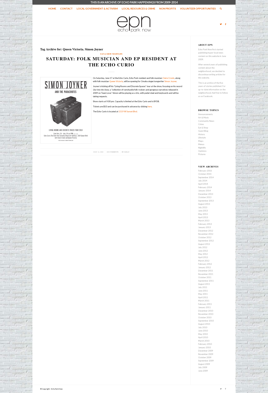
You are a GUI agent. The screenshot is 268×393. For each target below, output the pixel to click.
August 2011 (204, 284)
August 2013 (204, 204)
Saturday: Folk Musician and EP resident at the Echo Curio (111, 61)
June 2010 (203, 330)
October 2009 (204, 357)
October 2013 (204, 197)
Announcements (205, 114)
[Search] (220, 8)
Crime (201, 124)
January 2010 (204, 347)
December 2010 (205, 311)
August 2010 (204, 324)
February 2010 (205, 344)
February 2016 (205, 170)
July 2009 (202, 367)
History (201, 134)
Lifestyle (202, 137)
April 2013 (203, 217)
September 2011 (206, 281)
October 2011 (204, 277)
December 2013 (205, 194)
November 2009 (205, 354)
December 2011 (205, 270)
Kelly (127, 152)
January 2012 (204, 267)
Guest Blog (203, 131)
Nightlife (117, 54)
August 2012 (204, 244)
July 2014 (202, 180)
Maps (200, 141)
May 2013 (203, 214)
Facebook (207, 96)
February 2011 (205, 304)
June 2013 (203, 210)
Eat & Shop (105, 54)
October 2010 (204, 317)
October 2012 (204, 237)
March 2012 (203, 260)
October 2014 (204, 174)
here (150, 106)
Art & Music (203, 117)
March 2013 (203, 220)
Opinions (202, 151)
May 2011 (203, 294)
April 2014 (203, 184)
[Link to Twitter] (221, 24)
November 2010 (205, 314)
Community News (206, 121)
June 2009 (203, 371)
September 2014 (206, 177)
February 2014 (205, 187)
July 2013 (202, 207)
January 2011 (204, 307)
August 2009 (204, 364)
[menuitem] (52, 8)
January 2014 (204, 190)
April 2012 (203, 257)
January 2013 (204, 227)
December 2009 (205, 350)
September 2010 (206, 320)
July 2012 (202, 247)
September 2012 (206, 240)
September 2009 (206, 360)
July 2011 (202, 287)
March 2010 (203, 341)
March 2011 (203, 300)
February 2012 (205, 264)
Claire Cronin (168, 78)
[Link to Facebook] (225, 24)
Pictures (201, 154)
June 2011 (203, 290)
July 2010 (202, 327)
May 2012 (203, 254)
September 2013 (206, 200)
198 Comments (112, 152)
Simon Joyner (170, 81)
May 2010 (203, 334)
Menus (201, 144)
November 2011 (205, 274)
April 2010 (203, 337)
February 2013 (205, 224)
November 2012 (205, 234)
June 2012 (203, 251)
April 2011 (203, 297)
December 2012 (205, 230)
